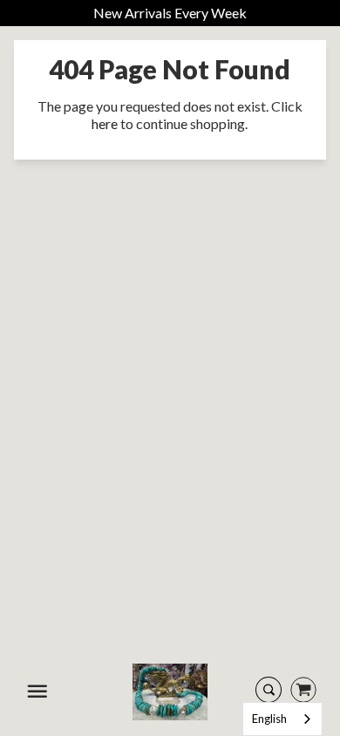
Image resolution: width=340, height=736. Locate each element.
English (269, 719)
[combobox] (282, 719)
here (105, 123)
